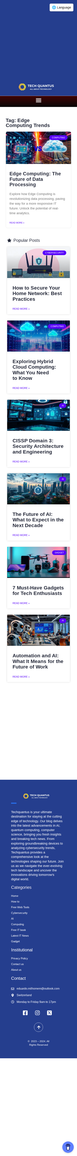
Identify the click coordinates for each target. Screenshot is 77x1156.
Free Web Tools (20, 907)
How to (15, 901)
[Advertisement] (38, 40)
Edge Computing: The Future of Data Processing (35, 179)
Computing (17, 924)
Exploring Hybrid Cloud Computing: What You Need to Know (34, 370)
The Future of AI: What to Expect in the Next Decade (38, 519)
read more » (21, 308)
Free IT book (18, 929)
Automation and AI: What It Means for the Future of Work (38, 661)
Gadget (15, 941)
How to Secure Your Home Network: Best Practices (37, 293)
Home (14, 895)
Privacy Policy (19, 958)
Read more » (16, 223)
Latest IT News (20, 935)
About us (16, 969)
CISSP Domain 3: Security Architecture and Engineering (38, 446)
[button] (38, 100)
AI (12, 918)
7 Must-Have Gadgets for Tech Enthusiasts (38, 590)
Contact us (17, 964)
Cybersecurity (19, 912)
